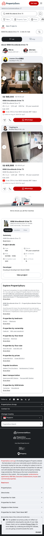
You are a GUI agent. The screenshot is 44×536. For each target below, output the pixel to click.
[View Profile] (22, 59)
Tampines (6, 388)
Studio (5, 321)
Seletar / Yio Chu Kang (10, 368)
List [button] (13, 39)
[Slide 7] (19, 91)
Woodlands (15, 388)
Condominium (19, 293)
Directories (5, 493)
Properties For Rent (8, 502)
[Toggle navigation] (41, 3)
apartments (5, 476)
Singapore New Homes (9, 507)
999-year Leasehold (17, 331)
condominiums (33, 474)
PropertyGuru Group (9, 404)
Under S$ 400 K (8, 358)
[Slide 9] (24, 91)
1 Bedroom (12, 321)
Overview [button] (8, 230)
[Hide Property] (35, 66)
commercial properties (8, 479)
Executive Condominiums (24, 476)
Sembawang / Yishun (26, 368)
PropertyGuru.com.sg (8, 461)
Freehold (6, 331)
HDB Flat (11, 293)
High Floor (6, 338)
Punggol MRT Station (27, 378)
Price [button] (25, 230)
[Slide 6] (18, 91)
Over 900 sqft (17, 348)
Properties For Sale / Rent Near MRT (14, 512)
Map (33, 39)
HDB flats (12, 476)
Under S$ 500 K (19, 358)
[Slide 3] (18, 160)
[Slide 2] (16, 160)
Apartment (28, 293)
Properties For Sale (8, 498)
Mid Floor (14, 338)
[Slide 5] (16, 91)
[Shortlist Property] (39, 66)
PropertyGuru (6, 488)
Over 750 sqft (7, 348)
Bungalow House (22, 297)
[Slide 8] (22, 91)
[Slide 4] (19, 160)
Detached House (29, 295)
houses (35, 476)
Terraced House (18, 295)
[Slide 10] (25, 91)
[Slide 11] (27, 91)
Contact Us (5, 409)
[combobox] (21, 13)
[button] (3, 26)
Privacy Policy (31, 524)
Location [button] (17, 230)
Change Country (7, 414)
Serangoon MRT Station (10, 378)
